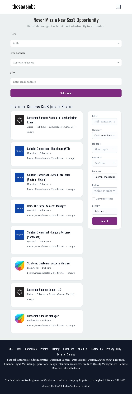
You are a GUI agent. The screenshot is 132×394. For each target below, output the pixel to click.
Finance (8, 364)
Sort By (96, 205)
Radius (95, 185)
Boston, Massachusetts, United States (45, 158)
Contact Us (97, 349)
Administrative (39, 360)
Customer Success (60, 360)
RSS (11, 349)
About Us (82, 349)
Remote (123, 364)
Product (87, 364)
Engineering (104, 360)
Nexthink (31, 153)
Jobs (19, 349)
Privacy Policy (113, 349)
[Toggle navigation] (118, 7)
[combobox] (66, 43)
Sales (77, 368)
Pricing (55, 349)
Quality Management (105, 364)
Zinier (30, 126)
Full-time (41, 126)
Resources (68, 349)
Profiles (44, 349)
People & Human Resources (65, 364)
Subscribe (66, 93)
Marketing (28, 364)
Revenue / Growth (62, 368)
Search (105, 221)
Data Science (79, 360)
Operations (41, 364)
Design (92, 360)
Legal (17, 364)
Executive (118, 360)
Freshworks (33, 267)
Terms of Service (66, 354)
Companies (31, 349)
